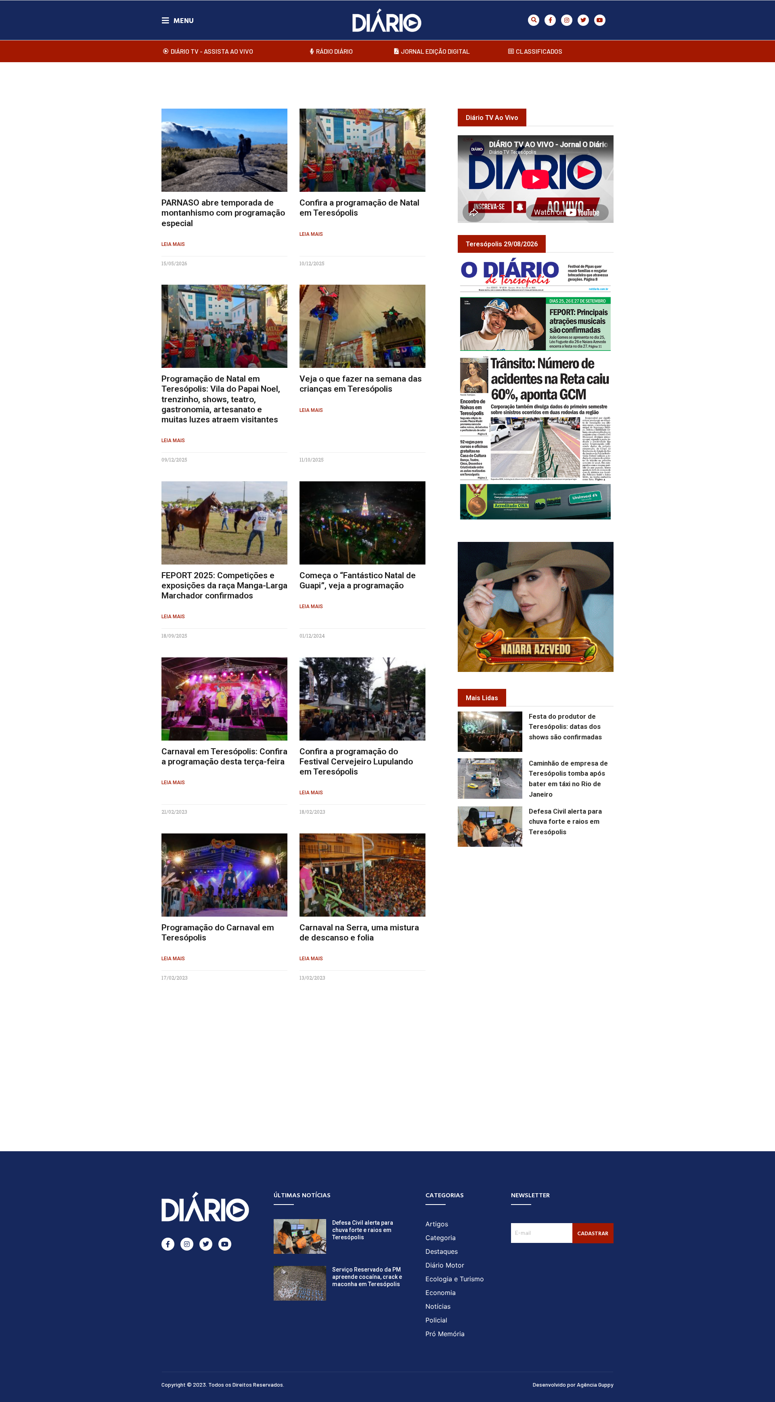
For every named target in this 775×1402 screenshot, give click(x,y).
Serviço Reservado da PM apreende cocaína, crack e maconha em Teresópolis (367, 1276)
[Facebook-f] (550, 20)
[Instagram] (566, 20)
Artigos (436, 1224)
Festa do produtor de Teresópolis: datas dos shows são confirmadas (565, 727)
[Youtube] (599, 20)
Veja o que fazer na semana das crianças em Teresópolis (361, 384)
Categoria (440, 1238)
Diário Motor (444, 1265)
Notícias (437, 1306)
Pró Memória (445, 1334)
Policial (436, 1320)
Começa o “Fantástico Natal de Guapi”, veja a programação (358, 580)
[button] (533, 20)
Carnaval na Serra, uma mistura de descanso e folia (359, 932)
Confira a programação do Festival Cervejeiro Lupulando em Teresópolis (356, 762)
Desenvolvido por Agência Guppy (573, 1384)
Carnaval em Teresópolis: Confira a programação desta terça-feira (224, 756)
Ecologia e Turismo (454, 1279)
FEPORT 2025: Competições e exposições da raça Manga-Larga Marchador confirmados (224, 585)
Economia (440, 1293)
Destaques (441, 1251)
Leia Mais (173, 244)
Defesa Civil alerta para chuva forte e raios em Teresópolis (565, 822)
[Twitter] (583, 20)
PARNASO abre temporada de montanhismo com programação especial (223, 213)
